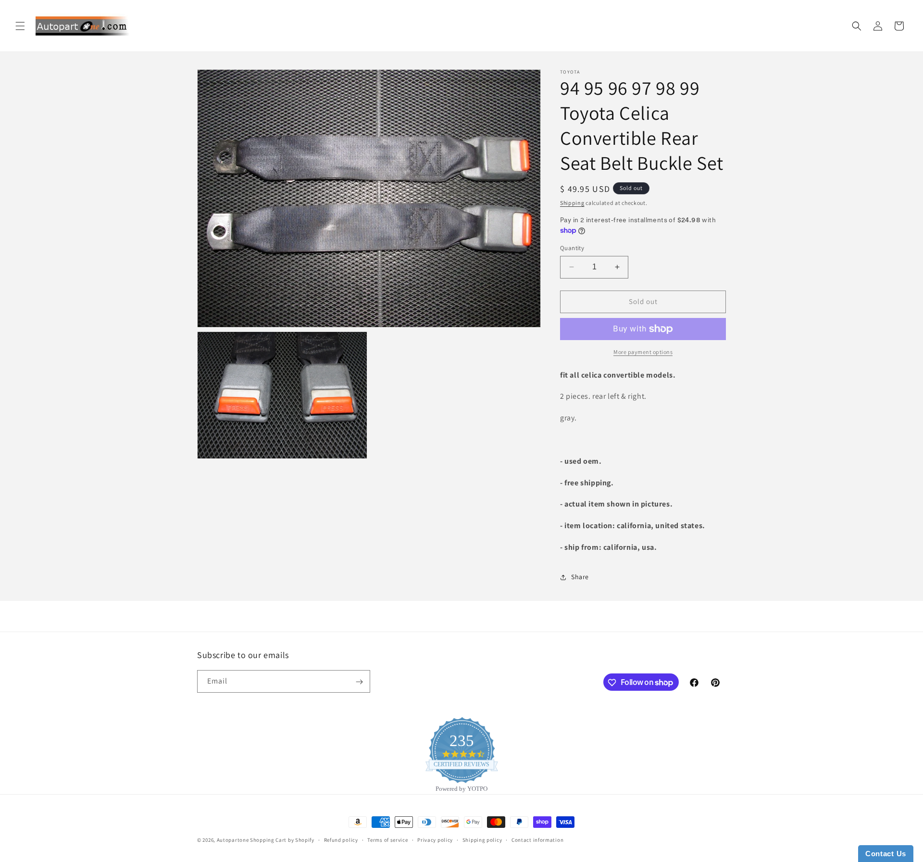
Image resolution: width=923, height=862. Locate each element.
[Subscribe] (359, 682)
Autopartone (233, 840)
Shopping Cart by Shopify (282, 840)
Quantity (572, 248)
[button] (20, 26)
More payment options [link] (643, 351)
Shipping (572, 202)
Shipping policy (482, 839)
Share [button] (580, 576)
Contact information (537, 839)
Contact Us (885, 853)
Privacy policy (435, 839)
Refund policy (341, 839)
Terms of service (387, 839)
